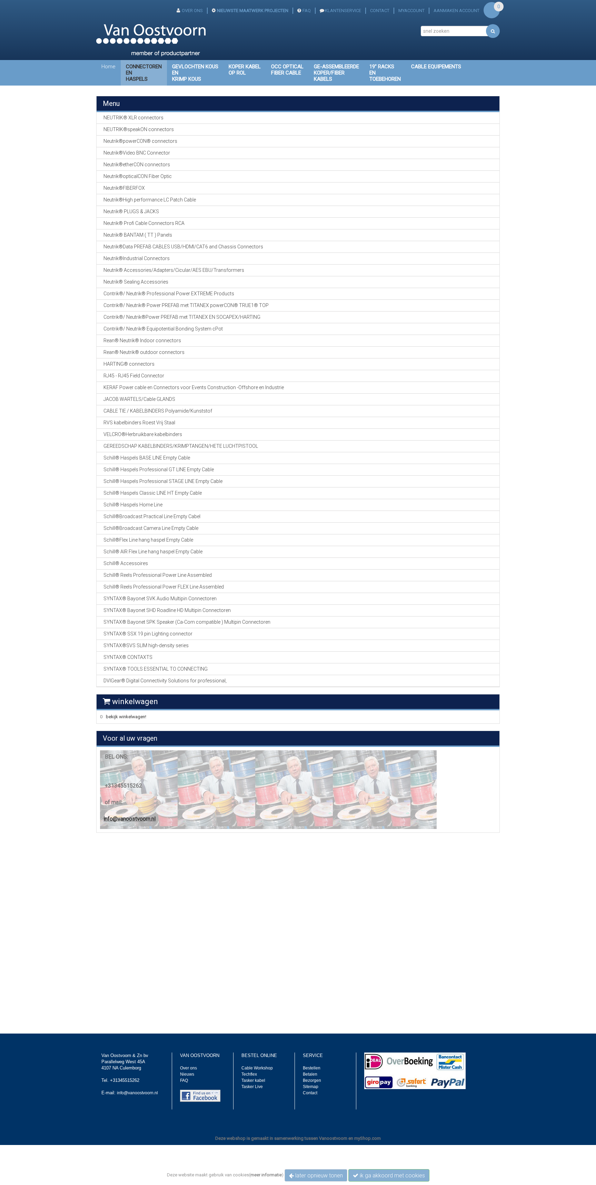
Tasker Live (252, 1086)
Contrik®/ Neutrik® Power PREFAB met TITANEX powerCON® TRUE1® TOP (186, 305)
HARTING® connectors (129, 364)
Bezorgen (312, 1080)
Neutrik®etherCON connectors (136, 164)
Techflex (249, 1074)
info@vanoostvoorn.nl (129, 819)
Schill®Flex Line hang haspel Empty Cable (148, 540)
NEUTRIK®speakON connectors (138, 129)
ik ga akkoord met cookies (391, 1175)
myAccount (411, 10)
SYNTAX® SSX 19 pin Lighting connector (147, 633)
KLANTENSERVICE (343, 10)
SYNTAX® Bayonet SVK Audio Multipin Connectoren (160, 598)
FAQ (306, 10)
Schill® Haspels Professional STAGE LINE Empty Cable (162, 481)
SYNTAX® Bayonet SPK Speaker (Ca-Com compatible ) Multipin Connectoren (186, 622)
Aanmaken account (456, 10)
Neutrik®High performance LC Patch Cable (149, 200)
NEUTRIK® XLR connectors (133, 117)
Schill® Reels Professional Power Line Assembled (157, 575)
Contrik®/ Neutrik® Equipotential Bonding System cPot (163, 329)
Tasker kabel (253, 1080)
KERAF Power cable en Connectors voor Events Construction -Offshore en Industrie (193, 387)
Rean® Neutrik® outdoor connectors (144, 352)
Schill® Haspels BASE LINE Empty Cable (146, 458)
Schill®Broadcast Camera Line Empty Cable (150, 528)
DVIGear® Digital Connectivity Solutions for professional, (165, 680)
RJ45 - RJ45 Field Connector (133, 375)
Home (108, 66)
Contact (310, 1092)
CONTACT (379, 10)
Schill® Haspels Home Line (132, 504)
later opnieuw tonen (318, 1175)
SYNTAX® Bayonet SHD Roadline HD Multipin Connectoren (167, 610)
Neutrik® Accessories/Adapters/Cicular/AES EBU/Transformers (173, 270)
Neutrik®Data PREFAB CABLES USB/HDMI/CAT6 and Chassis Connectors (183, 246)
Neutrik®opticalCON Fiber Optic (137, 176)
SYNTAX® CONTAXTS (127, 657)
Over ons (188, 1068)
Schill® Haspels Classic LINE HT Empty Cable (152, 493)
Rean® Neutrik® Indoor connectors (142, 340)
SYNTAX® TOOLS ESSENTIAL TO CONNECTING (155, 669)
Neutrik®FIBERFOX (124, 188)
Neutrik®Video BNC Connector (136, 153)
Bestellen (311, 1068)
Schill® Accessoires (125, 563)
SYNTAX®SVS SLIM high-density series (146, 645)
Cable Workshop (257, 1068)
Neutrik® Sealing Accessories (135, 282)
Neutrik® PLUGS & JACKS (131, 211)
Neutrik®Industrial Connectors (136, 258)
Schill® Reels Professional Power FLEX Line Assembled (163, 587)
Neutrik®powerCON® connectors (140, 141)
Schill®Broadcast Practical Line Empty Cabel (151, 516)
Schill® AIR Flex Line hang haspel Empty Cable (152, 551)
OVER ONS (192, 10)
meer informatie (266, 1174)
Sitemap (310, 1086)
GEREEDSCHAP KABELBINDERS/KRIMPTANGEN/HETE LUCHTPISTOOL (180, 446)
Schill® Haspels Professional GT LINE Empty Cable (158, 469)
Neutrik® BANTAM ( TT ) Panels (137, 235)
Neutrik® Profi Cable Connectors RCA (144, 223)
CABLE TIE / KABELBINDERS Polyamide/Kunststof (157, 411)
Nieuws (187, 1074)
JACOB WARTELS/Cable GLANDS (139, 399)
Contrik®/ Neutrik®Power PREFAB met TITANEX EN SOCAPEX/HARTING (181, 317)
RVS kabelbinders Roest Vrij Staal (139, 422)
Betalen (310, 1074)
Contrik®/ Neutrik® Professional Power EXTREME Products (168, 293)
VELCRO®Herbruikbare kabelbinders (142, 434)
